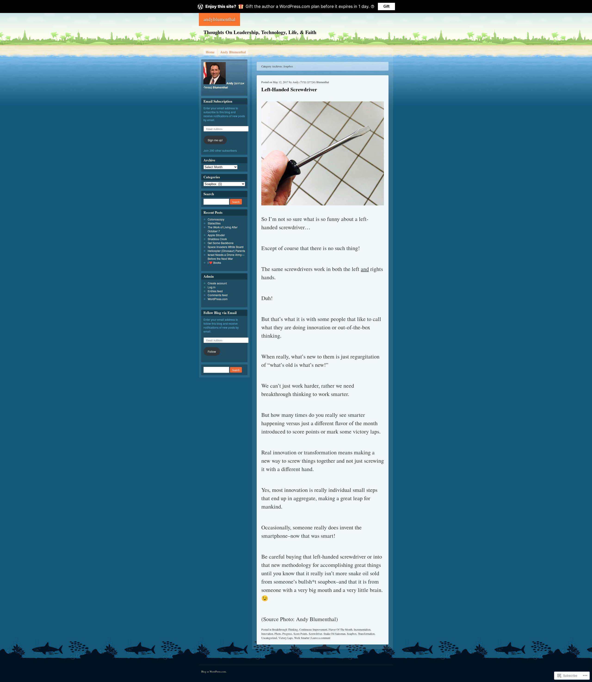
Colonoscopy (216, 219)
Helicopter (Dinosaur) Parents (226, 251)
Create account (217, 283)
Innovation (267, 633)
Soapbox (352, 633)
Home (210, 52)
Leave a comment (320, 638)
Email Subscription (218, 101)
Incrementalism (362, 629)
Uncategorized (269, 638)
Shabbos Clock (217, 239)
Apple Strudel (216, 235)
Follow (212, 351)
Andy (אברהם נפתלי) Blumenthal (311, 82)
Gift (386, 6)
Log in (212, 287)
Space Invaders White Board (226, 247)
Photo (277, 633)
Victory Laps (285, 638)
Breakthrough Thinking (285, 629)
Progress (287, 633)
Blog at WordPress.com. (214, 671)
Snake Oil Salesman (334, 633)
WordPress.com (218, 299)
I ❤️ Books (214, 262)
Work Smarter (301, 638)
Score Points (300, 633)
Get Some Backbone (221, 243)
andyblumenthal (219, 19)
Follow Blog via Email (220, 312)
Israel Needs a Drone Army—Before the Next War (226, 257)
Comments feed (218, 295)
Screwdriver (315, 633)
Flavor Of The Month (340, 629)
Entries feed (215, 291)
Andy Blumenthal (233, 52)
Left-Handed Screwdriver (289, 89)
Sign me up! (215, 140)
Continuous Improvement (313, 629)
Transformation (366, 633)
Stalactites (214, 223)
